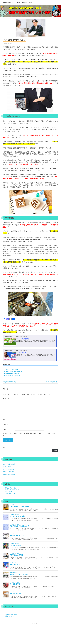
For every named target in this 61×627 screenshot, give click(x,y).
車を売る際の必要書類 (9, 382)
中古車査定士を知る (8, 471)
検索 (4, 447)
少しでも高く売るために (8, 43)
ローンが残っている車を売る (13, 375)
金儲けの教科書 (9, 616)
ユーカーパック (7, 466)
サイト (4, 429)
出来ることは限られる (11, 369)
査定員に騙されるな (10, 488)
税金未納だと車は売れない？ (13, 373)
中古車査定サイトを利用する (13, 371)
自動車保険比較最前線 (11, 614)
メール (5, 424)
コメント (6, 398)
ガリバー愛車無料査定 (9, 464)
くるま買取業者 (9, 491)
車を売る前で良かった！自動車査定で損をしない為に (18, 2)
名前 (5, 420)
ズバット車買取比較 (52, 382)
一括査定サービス (10, 493)
